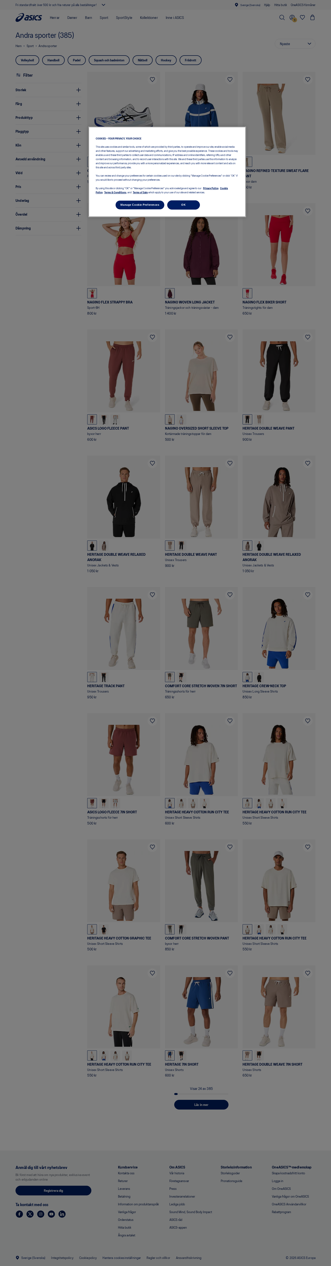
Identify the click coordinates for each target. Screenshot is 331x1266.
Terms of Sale (140, 192)
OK (183, 204)
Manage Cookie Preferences (139, 204)
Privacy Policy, (211, 188)
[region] (167, 172)
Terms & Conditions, (115, 192)
